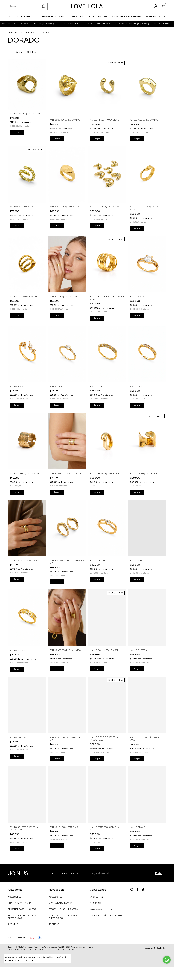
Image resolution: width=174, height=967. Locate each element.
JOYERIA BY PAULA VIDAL (51, 16)
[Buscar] (43, 6)
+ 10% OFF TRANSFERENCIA (75, 23)
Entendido (33, 960)
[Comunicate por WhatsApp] (167, 960)
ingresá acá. (48, 949)
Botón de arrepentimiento (64, 949)
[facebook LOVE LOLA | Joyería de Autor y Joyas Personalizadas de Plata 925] (137, 889)
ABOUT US (13, 924)
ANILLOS (35, 32)
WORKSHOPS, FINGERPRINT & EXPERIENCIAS (136, 16)
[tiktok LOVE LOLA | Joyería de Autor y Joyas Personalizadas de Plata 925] (143, 889)
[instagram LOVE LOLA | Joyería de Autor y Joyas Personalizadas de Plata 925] (131, 889)
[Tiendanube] (155, 948)
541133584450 (96, 897)
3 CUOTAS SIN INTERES (46, 23)
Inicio (10, 32)
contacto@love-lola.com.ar (101, 909)
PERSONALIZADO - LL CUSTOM (89, 16)
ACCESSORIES (23, 16)
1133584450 (95, 903)
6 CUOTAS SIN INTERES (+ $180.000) (109, 23)
